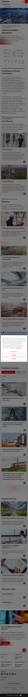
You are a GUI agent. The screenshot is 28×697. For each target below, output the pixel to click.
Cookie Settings (13, 351)
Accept (14, 358)
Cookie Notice (19, 347)
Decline (14, 355)
